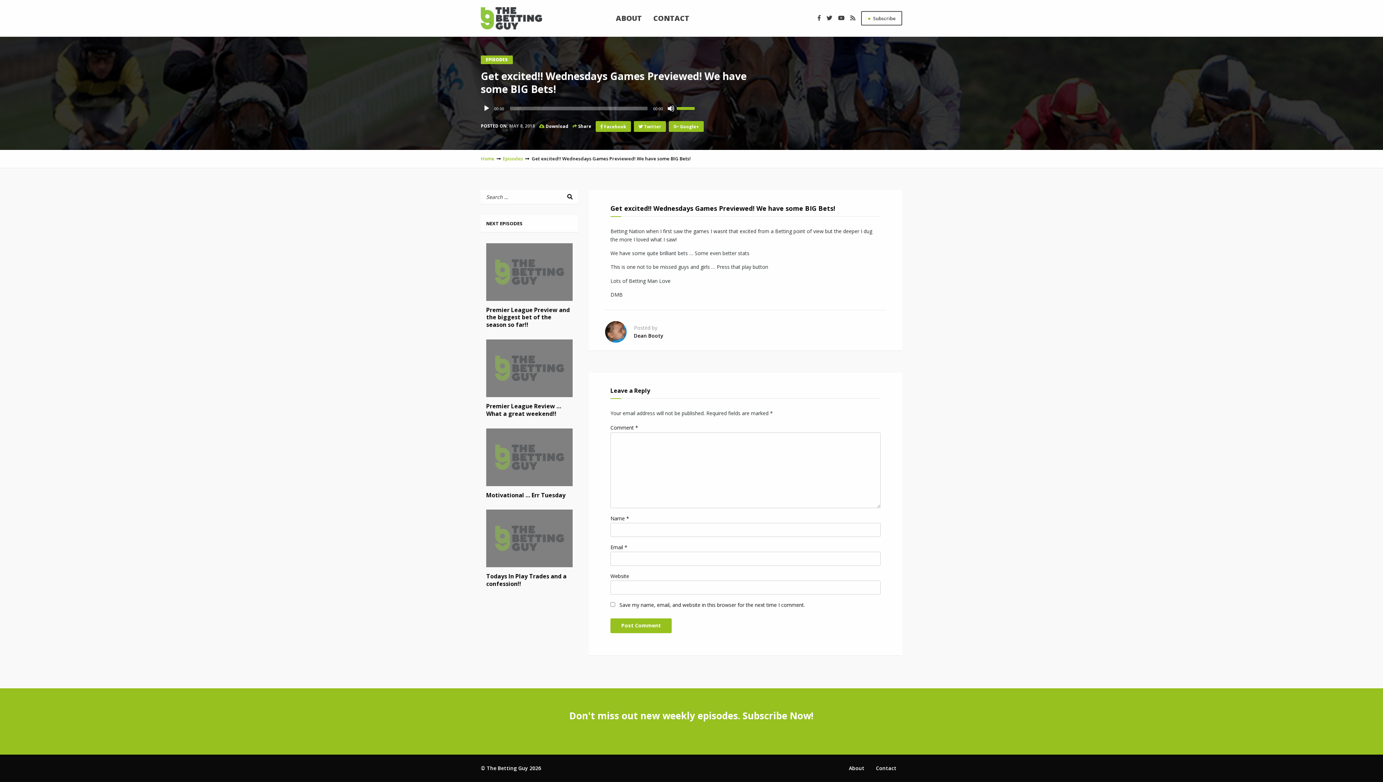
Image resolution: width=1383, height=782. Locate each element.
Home (487, 158)
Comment (624, 427)
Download (556, 126)
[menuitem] (629, 18)
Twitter (652, 126)
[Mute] (671, 108)
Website (619, 576)
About (629, 18)
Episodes (497, 60)
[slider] (687, 107)
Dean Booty (648, 335)
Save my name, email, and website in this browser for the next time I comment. (712, 604)
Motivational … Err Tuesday (525, 495)
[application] (589, 108)
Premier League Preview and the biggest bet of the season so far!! (528, 317)
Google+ (689, 126)
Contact (671, 18)
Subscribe (882, 18)
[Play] (486, 108)
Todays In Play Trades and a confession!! (526, 580)
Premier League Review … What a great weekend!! (523, 410)
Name (619, 518)
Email (618, 547)
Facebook (614, 126)
